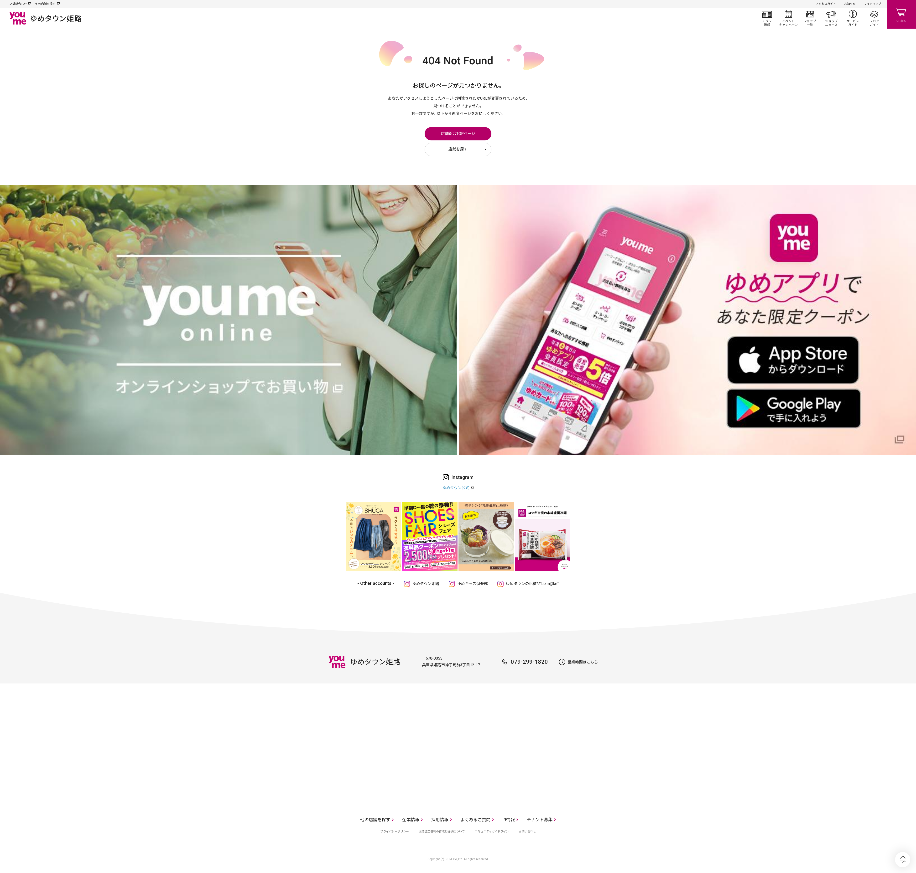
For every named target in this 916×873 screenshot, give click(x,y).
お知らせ (850, 3)
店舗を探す (458, 149)
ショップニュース (831, 18)
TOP (902, 859)
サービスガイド (853, 18)
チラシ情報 (767, 18)
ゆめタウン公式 (455, 488)
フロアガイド (874, 18)
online (901, 14)
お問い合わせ (527, 831)
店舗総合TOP (18, 3)
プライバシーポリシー (394, 831)
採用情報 (439, 819)
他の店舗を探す (45, 3)
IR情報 (508, 819)
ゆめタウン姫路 (425, 583)
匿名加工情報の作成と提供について (442, 831)
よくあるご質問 (475, 819)
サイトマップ (872, 3)
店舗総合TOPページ (458, 133)
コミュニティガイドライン (492, 831)
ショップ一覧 (810, 18)
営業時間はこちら (582, 662)
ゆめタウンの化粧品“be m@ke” (532, 583)
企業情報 (410, 819)
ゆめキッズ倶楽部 (472, 583)
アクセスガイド (826, 3)
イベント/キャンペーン (788, 18)
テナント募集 (539, 819)
